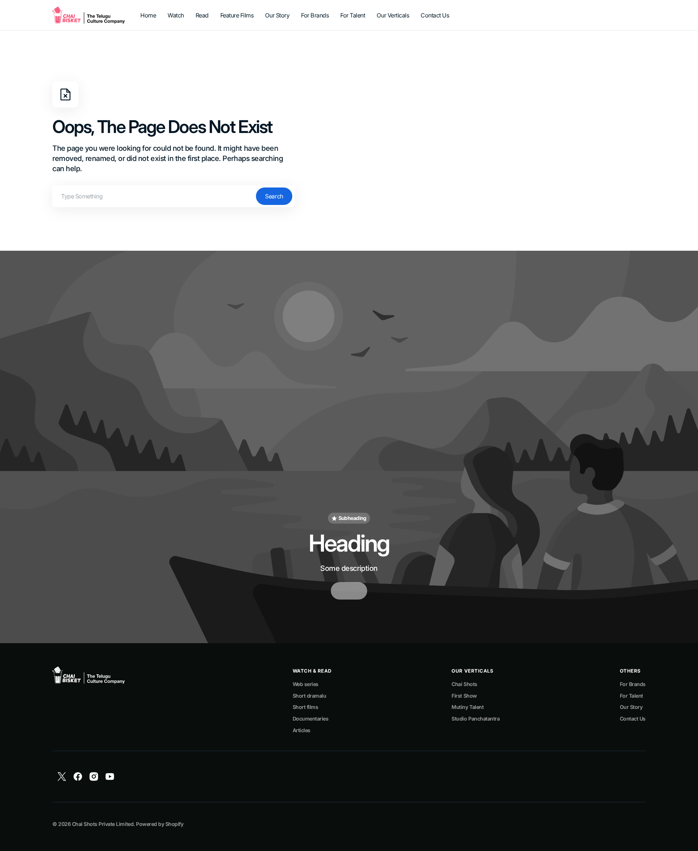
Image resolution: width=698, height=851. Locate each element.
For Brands (633, 684)
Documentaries (311, 718)
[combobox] (173, 196)
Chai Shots (464, 684)
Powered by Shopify (159, 824)
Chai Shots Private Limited (102, 824)
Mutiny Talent (468, 707)
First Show (464, 696)
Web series (305, 684)
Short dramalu (309, 696)
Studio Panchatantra (476, 718)
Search (274, 196)
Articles (301, 730)
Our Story (631, 707)
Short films (305, 707)
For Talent (631, 696)
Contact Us (633, 718)
